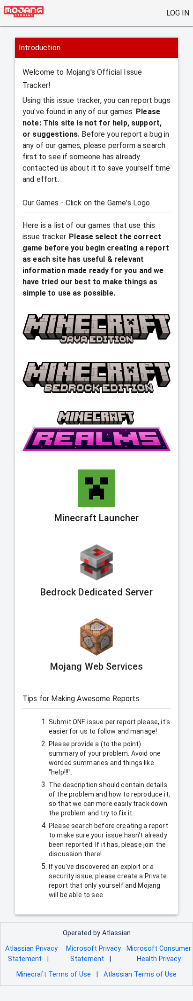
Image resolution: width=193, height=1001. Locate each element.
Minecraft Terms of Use (53, 974)
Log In (177, 12)
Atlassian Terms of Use (140, 974)
